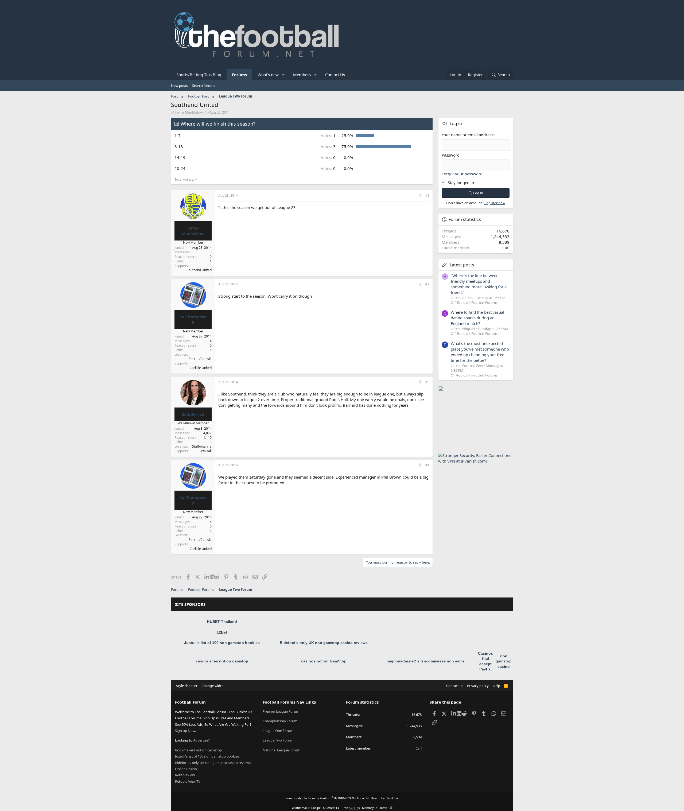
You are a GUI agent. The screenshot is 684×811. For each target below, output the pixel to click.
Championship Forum (280, 721)
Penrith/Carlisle (200, 358)
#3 (427, 382)
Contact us (454, 685)
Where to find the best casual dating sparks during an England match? (477, 317)
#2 (427, 284)
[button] (283, 74)
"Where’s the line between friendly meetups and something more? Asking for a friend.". (479, 284)
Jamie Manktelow (189, 112)
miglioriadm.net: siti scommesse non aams (426, 661)
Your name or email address (467, 134)
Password (451, 155)
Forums (239, 74)
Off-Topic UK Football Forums (474, 302)
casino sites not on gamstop (222, 661)
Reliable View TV (187, 781)
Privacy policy (478, 685)
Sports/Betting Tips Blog (198, 74)
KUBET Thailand (222, 621)
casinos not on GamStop (324, 661)
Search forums (203, 85)
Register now (494, 202)
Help (496, 685)
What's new (268, 74)
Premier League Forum (281, 711)
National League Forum (281, 750)
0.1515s (354, 808)
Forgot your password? (463, 173)
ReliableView (185, 775)
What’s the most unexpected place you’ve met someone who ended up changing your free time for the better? (480, 352)
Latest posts (462, 265)
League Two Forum (278, 740)
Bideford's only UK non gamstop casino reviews (324, 643)
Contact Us (335, 74)
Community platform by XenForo (327, 798)
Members (302, 74)
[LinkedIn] (207, 576)
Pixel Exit (392, 798)
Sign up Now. (185, 730)
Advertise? (201, 740)
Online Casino (186, 768)
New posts (179, 85)
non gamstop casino (504, 661)
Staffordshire (202, 446)
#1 (427, 195)
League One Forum (278, 730)
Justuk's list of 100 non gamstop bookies (222, 643)
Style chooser (186, 685)
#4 (427, 465)
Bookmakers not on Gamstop (198, 750)
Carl (506, 247)
